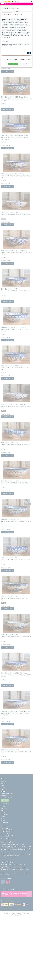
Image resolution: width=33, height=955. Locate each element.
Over (21, 14)
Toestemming (7, 14)
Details (16, 14)
